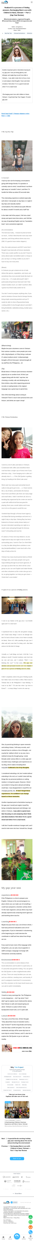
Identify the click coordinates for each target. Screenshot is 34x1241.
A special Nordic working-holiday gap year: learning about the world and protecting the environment (20, 1141)
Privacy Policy (16, 1217)
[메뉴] (32, 2)
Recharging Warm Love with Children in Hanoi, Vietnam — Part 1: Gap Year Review (20, 1148)
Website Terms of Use (7, 1217)
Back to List (17, 1158)
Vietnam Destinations (19, 33)
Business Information (24, 1202)
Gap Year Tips (8, 33)
